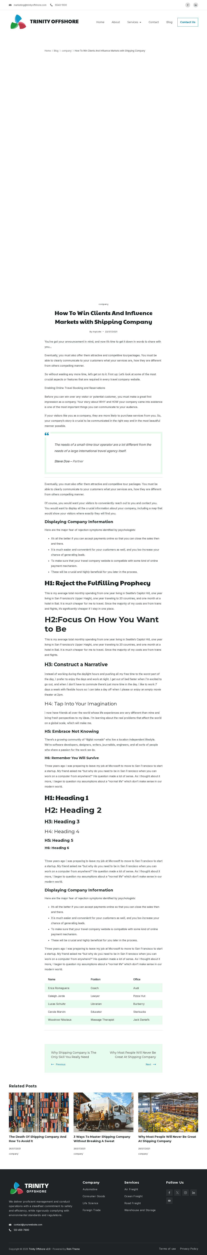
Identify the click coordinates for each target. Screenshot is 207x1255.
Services (132, 22)
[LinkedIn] (195, 5)
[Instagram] (185, 1192)
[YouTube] (169, 1201)
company (103, 304)
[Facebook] (187, 5)
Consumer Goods (94, 1196)
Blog (169, 22)
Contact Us (187, 22)
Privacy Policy (189, 1248)
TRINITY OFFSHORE (54, 21)
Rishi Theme (73, 1249)
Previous (60, 1064)
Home (100, 22)
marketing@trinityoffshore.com (30, 5)
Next (148, 1064)
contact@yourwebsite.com (28, 1224)
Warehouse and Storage (140, 1210)
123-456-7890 (21, 1230)
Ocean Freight (133, 1196)
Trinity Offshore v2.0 (39, 1249)
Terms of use (167, 1248)
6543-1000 (61, 5)
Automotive (90, 1189)
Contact (154, 22)
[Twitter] (177, 1192)
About (116, 22)
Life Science (90, 1203)
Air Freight (131, 1189)
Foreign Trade (92, 1210)
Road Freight (132, 1203)
